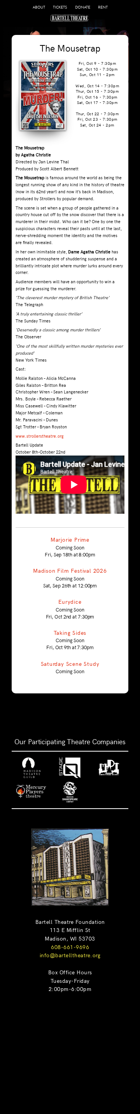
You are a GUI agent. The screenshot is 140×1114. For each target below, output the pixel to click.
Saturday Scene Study (70, 663)
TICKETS (60, 7)
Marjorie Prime (70, 539)
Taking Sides (70, 632)
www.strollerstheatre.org (40, 436)
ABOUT (39, 7)
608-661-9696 (70, 947)
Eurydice (69, 601)
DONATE (82, 7)
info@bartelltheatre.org (70, 955)
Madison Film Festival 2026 (70, 570)
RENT (103, 7)
